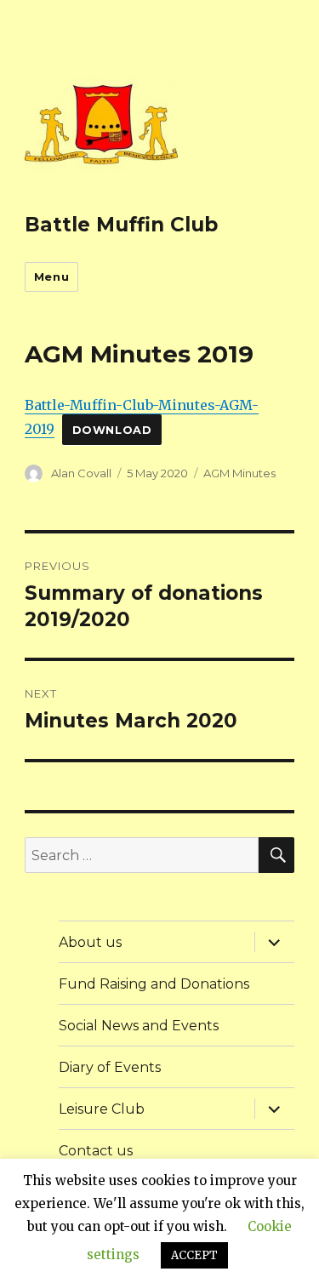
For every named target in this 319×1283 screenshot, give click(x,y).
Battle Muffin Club (121, 225)
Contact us (96, 1151)
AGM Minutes (239, 473)
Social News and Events (139, 1026)
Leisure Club (102, 1109)
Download (112, 430)
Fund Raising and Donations (154, 984)
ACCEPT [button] (194, 1255)
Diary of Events (110, 1067)
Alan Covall (81, 473)
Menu (51, 276)
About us (90, 942)
